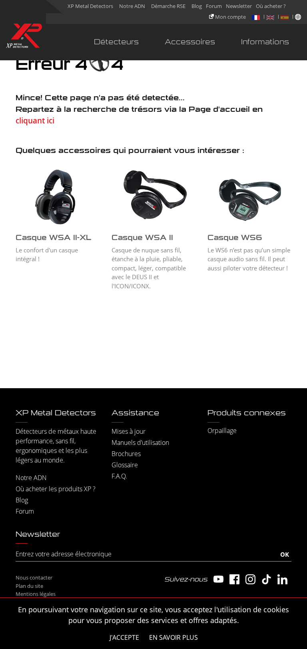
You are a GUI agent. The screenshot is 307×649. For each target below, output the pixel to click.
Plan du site (29, 585)
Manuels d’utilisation (140, 442)
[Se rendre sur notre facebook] (234, 579)
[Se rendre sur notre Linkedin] (282, 579)
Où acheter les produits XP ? (56, 488)
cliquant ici (35, 120)
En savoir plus (173, 637)
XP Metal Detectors (90, 6)
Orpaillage (222, 430)
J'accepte (124, 637)
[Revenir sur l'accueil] (24, 37)
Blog (196, 6)
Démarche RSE (168, 6)
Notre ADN (132, 6)
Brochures (126, 453)
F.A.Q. (119, 476)
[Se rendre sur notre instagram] (250, 579)
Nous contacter (34, 577)
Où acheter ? (271, 6)
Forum (214, 6)
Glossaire (125, 464)
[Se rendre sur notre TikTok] (266, 579)
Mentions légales (36, 593)
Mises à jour (129, 431)
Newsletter (239, 6)
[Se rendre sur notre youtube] (218, 579)
